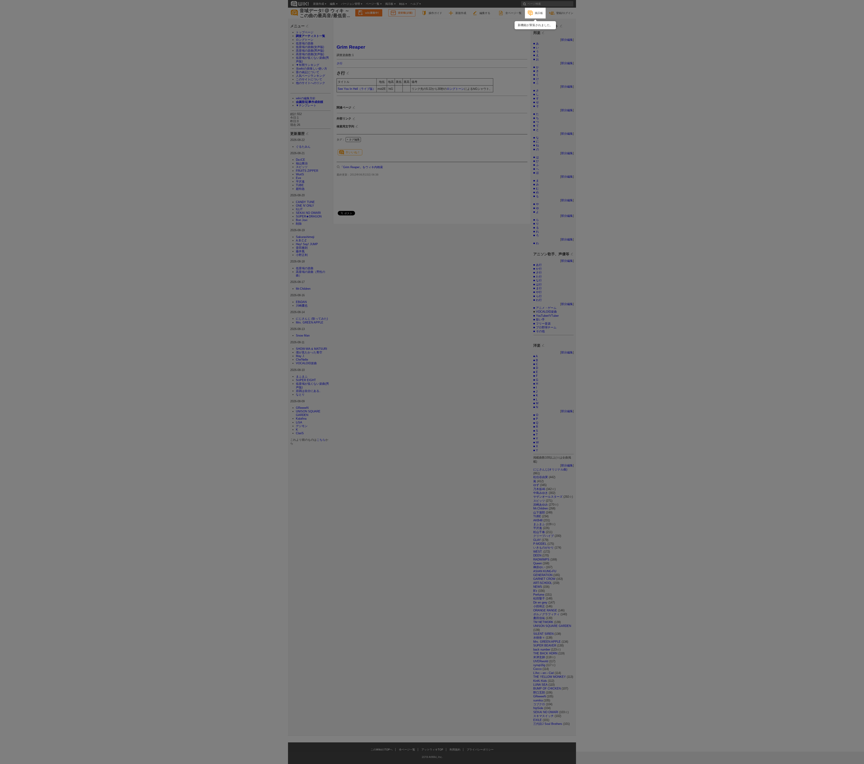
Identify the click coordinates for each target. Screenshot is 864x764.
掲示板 (539, 13)
